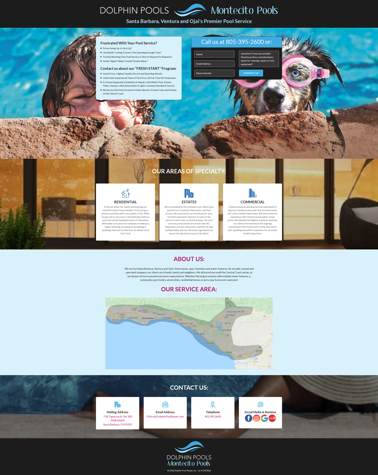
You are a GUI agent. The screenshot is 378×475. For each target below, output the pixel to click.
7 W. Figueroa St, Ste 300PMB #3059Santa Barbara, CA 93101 (117, 420)
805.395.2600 (213, 416)
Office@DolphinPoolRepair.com (165, 416)
